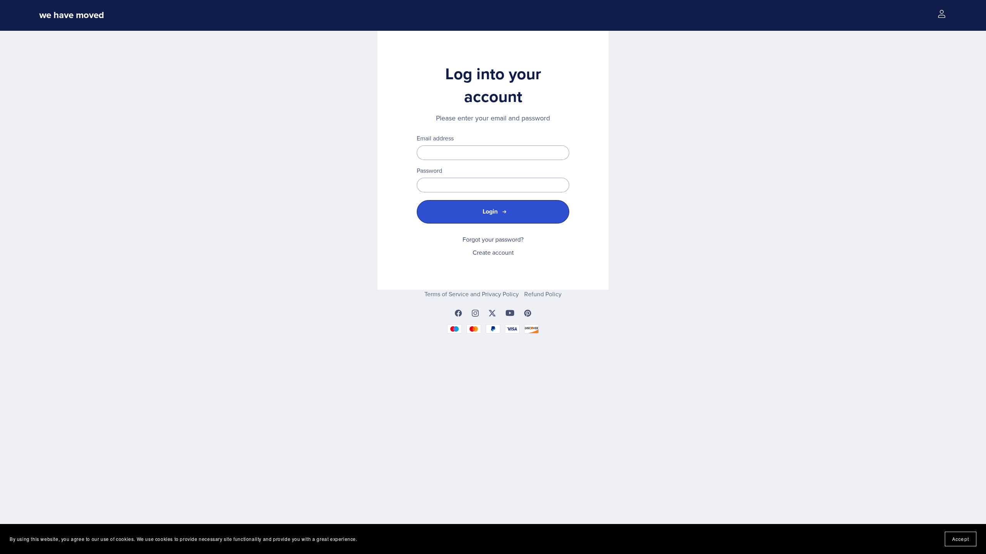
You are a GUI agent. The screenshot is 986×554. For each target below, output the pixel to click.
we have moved (71, 15)
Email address (435, 138)
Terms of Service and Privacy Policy (472, 294)
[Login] (941, 13)
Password (429, 171)
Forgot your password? (493, 240)
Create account (493, 253)
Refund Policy (543, 294)
